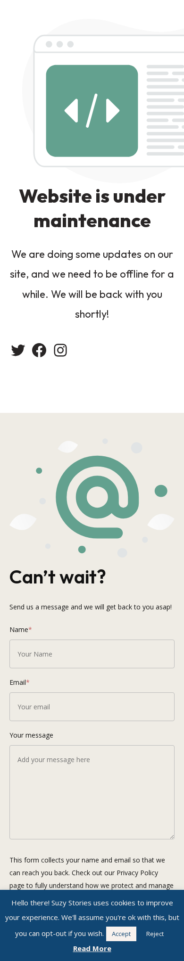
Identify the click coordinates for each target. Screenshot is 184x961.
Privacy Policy (137, 872)
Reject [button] (155, 933)
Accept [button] (121, 933)
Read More (92, 948)
